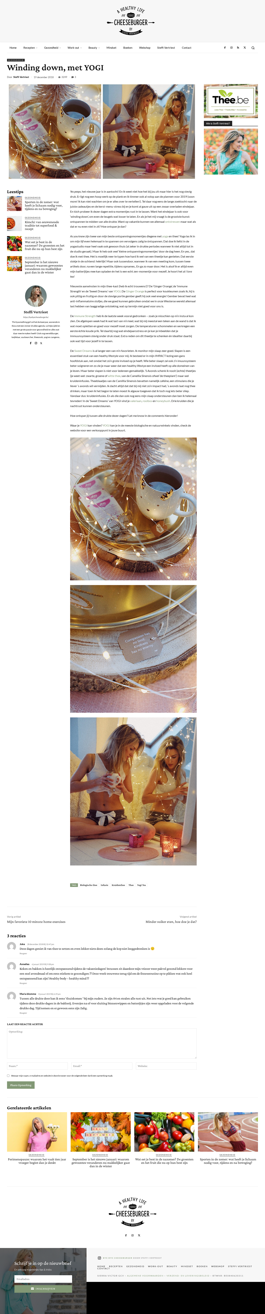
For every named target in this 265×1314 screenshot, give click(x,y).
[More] (254, 77)
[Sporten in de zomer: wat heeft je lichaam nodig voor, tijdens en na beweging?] (14, 203)
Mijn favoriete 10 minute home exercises (36, 922)
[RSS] (238, 48)
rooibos (147, 401)
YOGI (117, 291)
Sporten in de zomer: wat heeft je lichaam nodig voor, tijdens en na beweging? (44, 205)
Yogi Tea (141, 885)
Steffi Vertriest (21, 77)
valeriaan (136, 401)
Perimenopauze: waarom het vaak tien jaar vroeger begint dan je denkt (37, 1160)
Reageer (23, 953)
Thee (131, 885)
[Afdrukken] (245, 77)
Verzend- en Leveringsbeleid (188, 1275)
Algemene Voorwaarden (145, 1275)
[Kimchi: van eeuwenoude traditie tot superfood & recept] (14, 223)
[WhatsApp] (237, 77)
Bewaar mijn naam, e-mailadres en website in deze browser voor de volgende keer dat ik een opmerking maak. (62, 1075)
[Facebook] (225, 48)
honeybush (163, 401)
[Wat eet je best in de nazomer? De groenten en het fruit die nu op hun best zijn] (14, 243)
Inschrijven (46, 1288)
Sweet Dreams (83, 350)
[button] (253, 48)
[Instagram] (231, 48)
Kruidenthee (118, 885)
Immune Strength (85, 316)
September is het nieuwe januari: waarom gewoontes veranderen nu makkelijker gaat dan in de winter (44, 267)
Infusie (104, 885)
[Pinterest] (229, 77)
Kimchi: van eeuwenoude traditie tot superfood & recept (42, 225)
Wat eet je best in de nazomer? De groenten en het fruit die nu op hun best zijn (44, 245)
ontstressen (172, 221)
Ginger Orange (135, 291)
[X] (244, 48)
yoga (165, 236)
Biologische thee (88, 885)
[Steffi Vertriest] (36, 296)
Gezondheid (16, 60)
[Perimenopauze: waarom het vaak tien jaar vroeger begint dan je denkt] (37, 1132)
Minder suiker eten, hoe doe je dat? (171, 922)
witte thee (114, 375)
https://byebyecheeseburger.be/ (36, 317)
